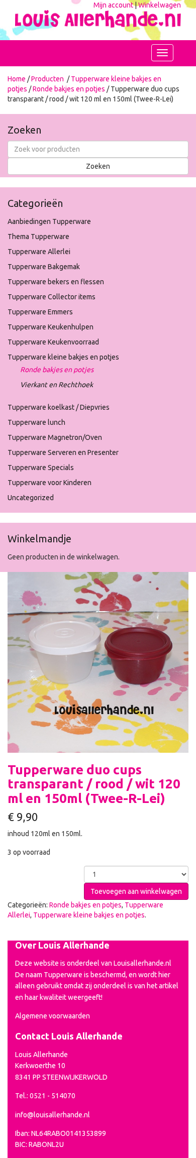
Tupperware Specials (41, 468)
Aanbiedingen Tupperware (49, 221)
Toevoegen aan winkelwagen (136, 891)
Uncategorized (31, 498)
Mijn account (113, 5)
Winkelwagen (159, 5)
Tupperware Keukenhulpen (50, 327)
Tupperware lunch (36, 422)
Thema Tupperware (38, 237)
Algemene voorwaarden (52, 1016)
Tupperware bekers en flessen (56, 282)
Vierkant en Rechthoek (56, 385)
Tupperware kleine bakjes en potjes (63, 357)
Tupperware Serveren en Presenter (63, 452)
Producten (47, 79)
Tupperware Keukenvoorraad (53, 342)
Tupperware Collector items (51, 297)
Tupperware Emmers (40, 312)
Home (17, 79)
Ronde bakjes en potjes (69, 89)
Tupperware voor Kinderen (49, 483)
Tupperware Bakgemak (44, 267)
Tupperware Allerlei (39, 252)
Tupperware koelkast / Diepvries (59, 407)
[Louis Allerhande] (98, 17)
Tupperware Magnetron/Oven (55, 437)
